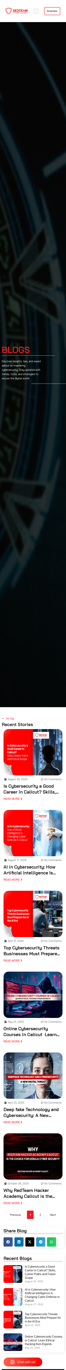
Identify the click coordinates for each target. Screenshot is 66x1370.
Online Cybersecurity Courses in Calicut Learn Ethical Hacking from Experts (30, 1031)
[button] (36, 11)
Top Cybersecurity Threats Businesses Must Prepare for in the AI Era (31, 950)
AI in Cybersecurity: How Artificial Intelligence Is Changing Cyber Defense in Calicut (32, 870)
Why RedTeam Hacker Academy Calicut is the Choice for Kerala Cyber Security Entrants (29, 1193)
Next (53, 1214)
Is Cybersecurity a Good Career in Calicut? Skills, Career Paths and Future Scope (30, 789)
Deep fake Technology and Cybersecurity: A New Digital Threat (31, 1112)
